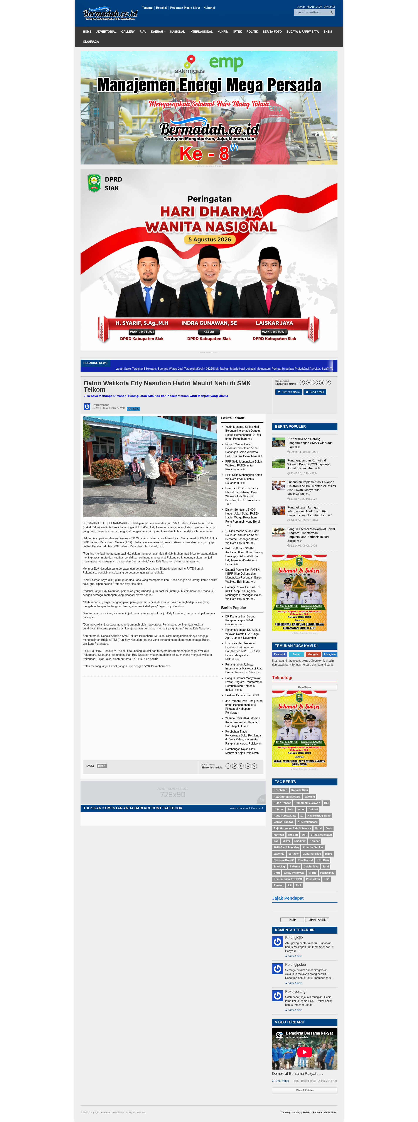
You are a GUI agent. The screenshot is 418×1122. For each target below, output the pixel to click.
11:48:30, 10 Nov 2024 (302, 473)
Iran (276, 841)
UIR (304, 834)
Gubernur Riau (312, 853)
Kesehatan (280, 790)
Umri (277, 872)
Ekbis (328, 31)
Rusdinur (300, 841)
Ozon (329, 828)
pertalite (293, 853)
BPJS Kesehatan (321, 834)
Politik (252, 31)
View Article (293, 956)
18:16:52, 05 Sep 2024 (302, 520)
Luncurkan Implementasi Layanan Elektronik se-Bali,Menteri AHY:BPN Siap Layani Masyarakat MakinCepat (242, 651)
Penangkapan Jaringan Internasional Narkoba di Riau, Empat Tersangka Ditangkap (244, 668)
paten (101, 765)
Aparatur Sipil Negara (287, 796)
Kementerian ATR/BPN (288, 879)
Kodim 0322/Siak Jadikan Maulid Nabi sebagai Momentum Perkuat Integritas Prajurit (209, 368)
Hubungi (209, 7)
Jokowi (313, 809)
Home (87, 31)
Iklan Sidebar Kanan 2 (305, 769)
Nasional (177, 31)
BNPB (329, 853)
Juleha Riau (311, 866)
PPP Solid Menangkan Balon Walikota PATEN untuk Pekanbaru (243, 465)
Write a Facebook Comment (246, 808)
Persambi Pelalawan (307, 803)
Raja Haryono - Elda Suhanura (292, 828)
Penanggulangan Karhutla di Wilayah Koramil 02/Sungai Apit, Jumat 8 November (243, 633)
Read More (305, 687)
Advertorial (106, 31)
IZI (301, 815)
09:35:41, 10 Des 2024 (302, 451)
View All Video (305, 1090)
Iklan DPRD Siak (209, 352)
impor (301, 809)
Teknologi (279, 866)
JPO (326, 879)
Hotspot (278, 809)
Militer (286, 841)
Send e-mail (315, 392)
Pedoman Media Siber (185, 7)
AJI (289, 885)
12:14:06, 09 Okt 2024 (302, 545)
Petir (290, 809)
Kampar (315, 841)
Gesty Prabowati (294, 872)
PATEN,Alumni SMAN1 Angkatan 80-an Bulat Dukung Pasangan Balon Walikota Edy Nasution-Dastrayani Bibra (244, 556)
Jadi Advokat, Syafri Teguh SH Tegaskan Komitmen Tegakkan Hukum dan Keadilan (315, 368)
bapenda (279, 853)
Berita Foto (272, 31)
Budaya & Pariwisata (303, 31)
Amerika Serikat (313, 847)
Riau (143, 31)
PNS (298, 885)
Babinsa (295, 866)
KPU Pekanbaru (307, 821)
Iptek (237, 31)
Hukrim (223, 31)
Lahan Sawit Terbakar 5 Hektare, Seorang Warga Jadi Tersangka (115, 368)
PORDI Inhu (327, 872)
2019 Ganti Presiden (286, 847)
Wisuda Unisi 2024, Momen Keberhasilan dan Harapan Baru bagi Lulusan (242, 722)
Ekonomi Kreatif (284, 860)
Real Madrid (305, 860)
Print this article (289, 392)
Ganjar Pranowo (283, 821)
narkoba (279, 834)
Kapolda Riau (299, 790)
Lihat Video (280, 1080)
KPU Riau (323, 860)
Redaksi (161, 7)
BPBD (312, 872)
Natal (318, 828)
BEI (326, 803)
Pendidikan (313, 879)
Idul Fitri (293, 834)
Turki (326, 866)
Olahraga (91, 41)
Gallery (128, 31)
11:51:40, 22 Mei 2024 (302, 498)
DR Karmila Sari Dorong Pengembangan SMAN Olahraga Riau (240, 620)
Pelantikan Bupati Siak (209, 166)
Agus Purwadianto (285, 815)
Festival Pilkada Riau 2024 (242, 695)
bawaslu (310, 796)
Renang (278, 885)
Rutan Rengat (282, 803)
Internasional (201, 31)
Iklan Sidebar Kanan (305, 633)
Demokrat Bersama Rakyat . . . (297, 1074)
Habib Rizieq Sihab (318, 815)
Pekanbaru (133, 409)
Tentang (147, 7)
